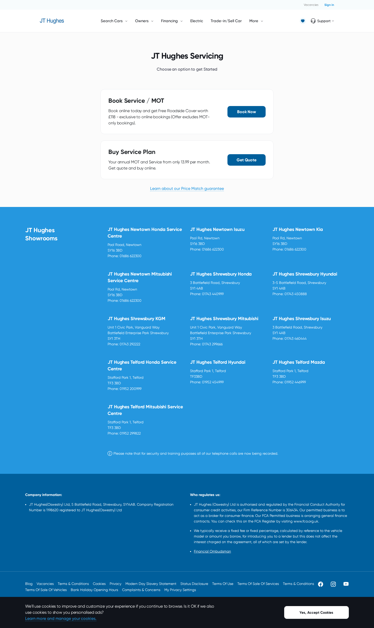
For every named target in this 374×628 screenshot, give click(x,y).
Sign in (329, 5)
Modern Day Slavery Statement (150, 584)
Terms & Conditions (73, 584)
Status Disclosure (194, 584)
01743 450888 (295, 294)
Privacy (115, 584)
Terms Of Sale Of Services (258, 584)
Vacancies (311, 5)
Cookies (99, 584)
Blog (29, 584)
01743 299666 (212, 344)
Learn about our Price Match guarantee (187, 188)
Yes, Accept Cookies (316, 612)
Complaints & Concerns (141, 590)
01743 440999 (213, 294)
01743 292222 (130, 344)
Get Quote (246, 160)
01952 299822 (130, 433)
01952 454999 (213, 382)
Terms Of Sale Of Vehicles (46, 590)
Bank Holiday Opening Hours (94, 590)
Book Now (246, 111)
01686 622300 (130, 256)
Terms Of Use (222, 584)
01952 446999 (295, 382)
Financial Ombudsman (212, 551)
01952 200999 (130, 389)
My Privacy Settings (180, 590)
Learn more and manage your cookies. (60, 618)
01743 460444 (295, 338)
